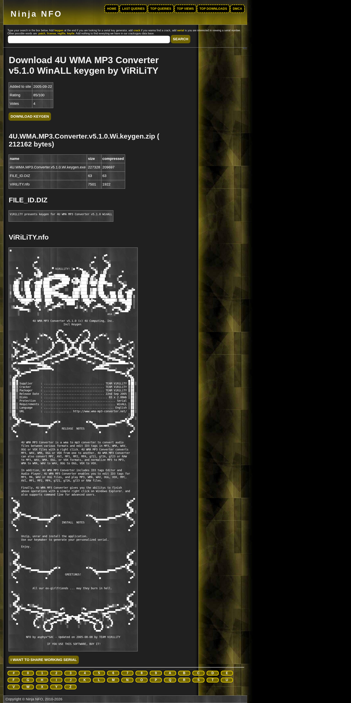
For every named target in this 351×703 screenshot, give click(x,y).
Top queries (160, 8)
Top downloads (213, 8)
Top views (185, 8)
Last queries (133, 8)
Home (111, 8)
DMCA (237, 8)
